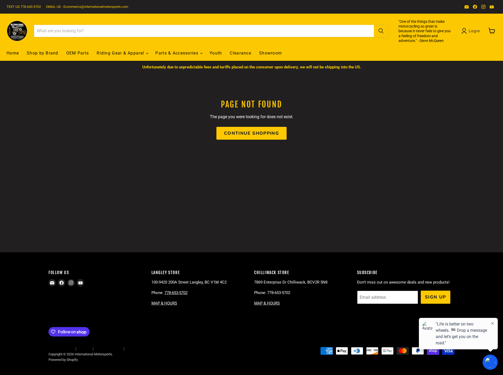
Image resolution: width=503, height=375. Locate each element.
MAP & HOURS (164, 303)
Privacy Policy (137, 349)
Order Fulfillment (60, 349)
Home (13, 53)
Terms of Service (108, 349)
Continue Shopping (251, 133)
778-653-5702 (176, 292)
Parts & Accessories (177, 53)
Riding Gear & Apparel (121, 53)
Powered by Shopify (63, 360)
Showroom (270, 53)
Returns (84, 349)
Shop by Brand (42, 53)
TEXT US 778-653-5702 (24, 7)
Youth (216, 53)
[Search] (381, 31)
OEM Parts (77, 53)
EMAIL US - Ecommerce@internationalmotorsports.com (87, 7)
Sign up (435, 297)
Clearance (240, 53)
